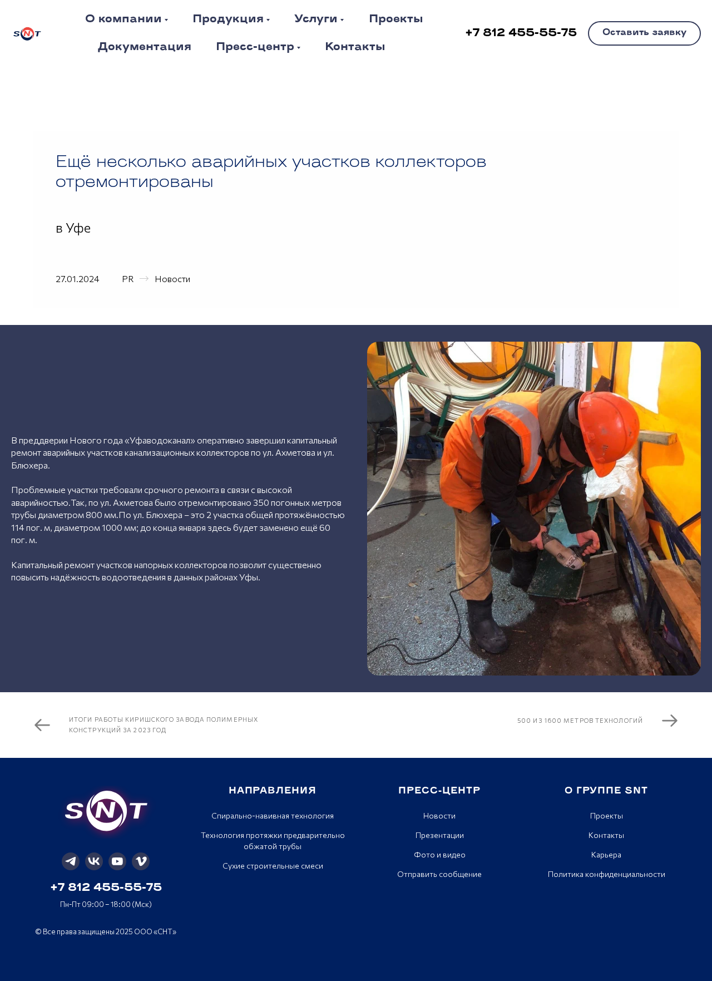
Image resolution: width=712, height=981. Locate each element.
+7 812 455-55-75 (106, 888)
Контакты (606, 835)
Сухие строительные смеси (272, 865)
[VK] (94, 861)
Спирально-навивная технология (272, 815)
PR (128, 278)
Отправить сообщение (439, 874)
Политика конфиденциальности (606, 874)
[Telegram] (71, 861)
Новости (172, 278)
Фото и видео (440, 854)
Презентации (440, 835)
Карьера (606, 854)
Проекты (606, 815)
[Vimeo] (141, 861)
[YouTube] (117, 861)
